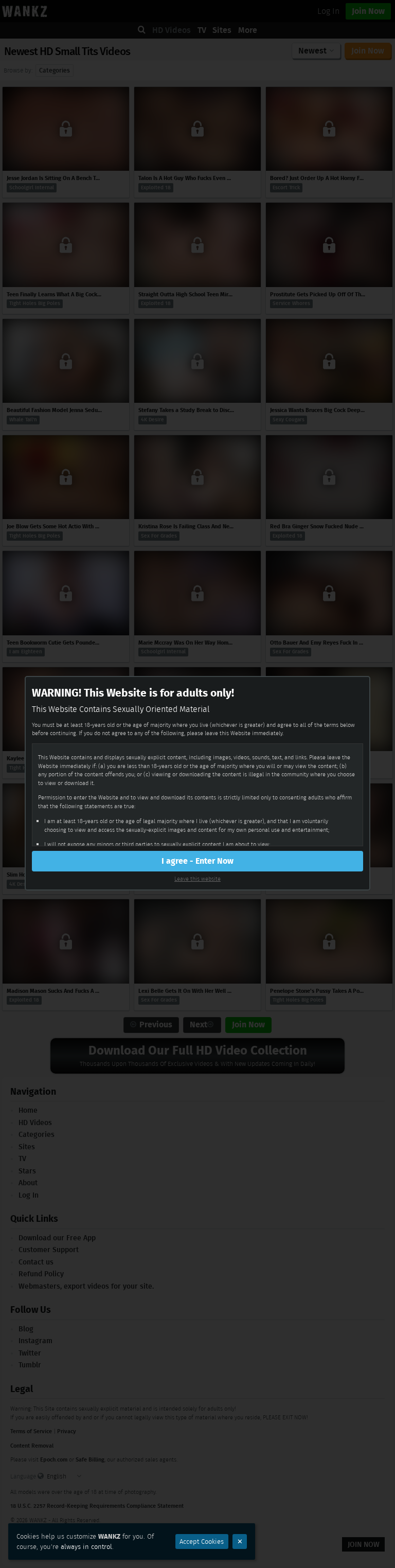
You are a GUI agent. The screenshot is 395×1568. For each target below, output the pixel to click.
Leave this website (197, 879)
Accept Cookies (201, 1541)
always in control (86, 1547)
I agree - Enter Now (197, 861)
